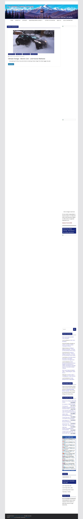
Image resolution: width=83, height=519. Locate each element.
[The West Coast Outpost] (41, 5)
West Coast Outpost (20, 56)
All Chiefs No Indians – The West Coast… (69, 445)
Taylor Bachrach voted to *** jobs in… (68, 442)
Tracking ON (72, 470)
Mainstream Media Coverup (35, 20)
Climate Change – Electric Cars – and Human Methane (26, 59)
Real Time (68, 470)
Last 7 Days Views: (66, 485)
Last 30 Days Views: (66, 487)
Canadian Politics (12, 54)
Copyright (24, 20)
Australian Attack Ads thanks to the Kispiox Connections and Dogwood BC (68, 358)
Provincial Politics (26, 54)
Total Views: (64, 491)
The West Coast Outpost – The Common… (68, 468)
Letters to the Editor (50, 20)
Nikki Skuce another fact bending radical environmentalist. (67, 428)
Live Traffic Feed (69, 437)
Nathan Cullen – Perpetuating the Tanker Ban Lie (68, 371)
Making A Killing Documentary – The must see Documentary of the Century (68, 349)
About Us (59, 20)
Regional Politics (34, 54)
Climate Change (18, 54)
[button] (42, 20)
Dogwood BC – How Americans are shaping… (68, 464)
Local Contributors (68, 20)
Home (12, 20)
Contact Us (17, 20)
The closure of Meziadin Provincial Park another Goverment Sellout (68, 407)
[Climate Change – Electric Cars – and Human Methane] (33, 41)
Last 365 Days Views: (66, 489)
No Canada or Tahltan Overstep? (68, 404)
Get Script (65, 470)
